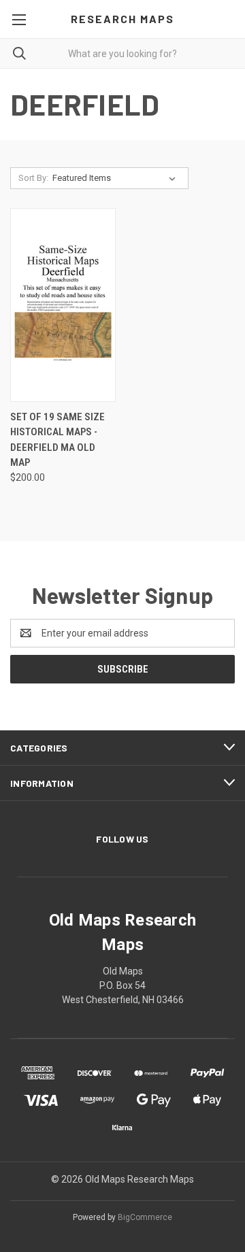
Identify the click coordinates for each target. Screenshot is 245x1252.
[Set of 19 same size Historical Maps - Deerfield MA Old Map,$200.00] (63, 305)
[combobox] (122, 53)
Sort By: (33, 178)
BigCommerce (145, 1217)
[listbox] (116, 178)
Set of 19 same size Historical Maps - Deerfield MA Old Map (57, 440)
